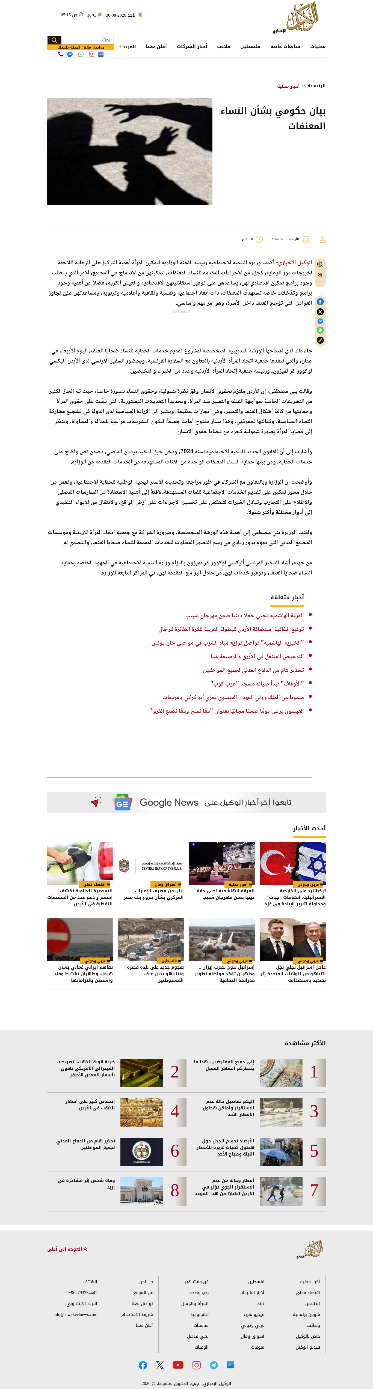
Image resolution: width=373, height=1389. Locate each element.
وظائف (313, 1325)
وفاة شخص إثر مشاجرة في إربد (86, 1183)
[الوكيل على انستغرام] (196, 1365)
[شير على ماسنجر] (320, 321)
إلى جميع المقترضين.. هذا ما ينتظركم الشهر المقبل (224, 1065)
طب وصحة (199, 1292)
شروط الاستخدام (137, 1314)
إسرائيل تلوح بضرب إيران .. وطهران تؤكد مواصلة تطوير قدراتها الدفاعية (225, 974)
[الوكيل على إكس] (160, 1365)
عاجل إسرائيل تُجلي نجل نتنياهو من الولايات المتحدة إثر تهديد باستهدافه (293, 974)
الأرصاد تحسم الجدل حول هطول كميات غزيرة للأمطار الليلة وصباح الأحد (225, 1147)
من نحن (146, 1281)
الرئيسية (316, 86)
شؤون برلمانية (306, 1314)
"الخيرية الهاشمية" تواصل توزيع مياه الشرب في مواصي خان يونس (228, 643)
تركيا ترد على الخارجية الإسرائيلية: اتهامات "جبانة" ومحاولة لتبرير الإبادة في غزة (295, 897)
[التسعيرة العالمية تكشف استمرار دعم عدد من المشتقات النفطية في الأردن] (80, 863)
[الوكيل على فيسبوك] (143, 1365)
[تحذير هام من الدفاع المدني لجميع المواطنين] (141, 1152)
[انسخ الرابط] (320, 340)
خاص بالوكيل (308, 1336)
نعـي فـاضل (198, 1336)
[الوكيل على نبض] (230, 1365)
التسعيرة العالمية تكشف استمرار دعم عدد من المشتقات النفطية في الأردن (80, 897)
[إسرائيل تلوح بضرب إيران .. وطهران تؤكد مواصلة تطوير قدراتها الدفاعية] (222, 939)
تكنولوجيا (200, 1314)
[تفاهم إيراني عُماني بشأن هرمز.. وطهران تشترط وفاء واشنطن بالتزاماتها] (80, 939)
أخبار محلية (288, 86)
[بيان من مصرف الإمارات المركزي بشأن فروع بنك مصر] (151, 863)
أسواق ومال (166, 884)
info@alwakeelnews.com (75, 1314)
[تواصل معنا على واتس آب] (81, 54)
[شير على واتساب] (320, 330)
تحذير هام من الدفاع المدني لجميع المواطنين (253, 670)
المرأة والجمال (195, 1303)
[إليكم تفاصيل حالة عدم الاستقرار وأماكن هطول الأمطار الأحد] (281, 1112)
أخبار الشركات (192, 46)
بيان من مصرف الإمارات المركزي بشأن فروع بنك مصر (154, 895)
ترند (260, 1303)
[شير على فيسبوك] (320, 302)
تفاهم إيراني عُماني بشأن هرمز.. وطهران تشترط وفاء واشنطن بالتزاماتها (83, 974)
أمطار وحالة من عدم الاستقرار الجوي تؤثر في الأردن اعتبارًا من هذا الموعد (224, 1187)
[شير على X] (320, 312)
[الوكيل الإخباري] (297, 18)
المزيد (129, 46)
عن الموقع (143, 1292)
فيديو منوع (254, 1314)
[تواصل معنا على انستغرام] (91, 54)
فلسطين (250, 46)
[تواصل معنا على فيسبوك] (70, 54)
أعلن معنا (156, 46)
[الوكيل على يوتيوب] (178, 1365)
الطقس (312, 1303)
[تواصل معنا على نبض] (100, 54)
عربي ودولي (308, 884)
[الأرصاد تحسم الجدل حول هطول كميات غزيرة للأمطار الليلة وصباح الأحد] (281, 1152)
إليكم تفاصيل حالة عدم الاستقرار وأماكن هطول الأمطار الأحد (228, 1108)
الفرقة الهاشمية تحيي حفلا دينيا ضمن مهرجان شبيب (244, 616)
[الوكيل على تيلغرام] (214, 1365)
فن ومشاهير (197, 1281)
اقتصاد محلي (94, 884)
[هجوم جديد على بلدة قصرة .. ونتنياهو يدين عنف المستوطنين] (151, 939)
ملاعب (223, 46)
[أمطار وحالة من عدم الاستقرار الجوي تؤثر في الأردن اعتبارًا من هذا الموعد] (281, 1191)
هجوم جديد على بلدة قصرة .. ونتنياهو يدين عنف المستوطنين (153, 974)
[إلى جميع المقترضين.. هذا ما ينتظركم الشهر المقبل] (281, 1073)
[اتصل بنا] (60, 54)
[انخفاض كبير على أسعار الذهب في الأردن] (141, 1112)
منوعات (257, 1347)
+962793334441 (83, 1292)
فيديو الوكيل (308, 1347)
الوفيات (202, 1347)
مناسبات (201, 1325)
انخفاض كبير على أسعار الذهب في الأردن (90, 1104)
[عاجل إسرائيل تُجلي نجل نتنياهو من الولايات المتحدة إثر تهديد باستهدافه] (293, 939)
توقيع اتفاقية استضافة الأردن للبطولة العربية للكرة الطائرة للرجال (231, 629)
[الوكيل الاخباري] (310, 1249)
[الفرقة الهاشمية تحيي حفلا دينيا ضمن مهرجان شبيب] (222, 863)
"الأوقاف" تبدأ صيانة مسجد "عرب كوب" (257, 684)
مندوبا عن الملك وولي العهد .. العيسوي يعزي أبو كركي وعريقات (233, 698)
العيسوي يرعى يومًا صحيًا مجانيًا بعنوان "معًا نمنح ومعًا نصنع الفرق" (226, 711)
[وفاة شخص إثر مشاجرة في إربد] (141, 1191)
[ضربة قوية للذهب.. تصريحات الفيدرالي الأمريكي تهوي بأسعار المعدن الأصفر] (141, 1073)
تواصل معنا (142, 1303)
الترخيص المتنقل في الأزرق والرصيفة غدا (257, 657)
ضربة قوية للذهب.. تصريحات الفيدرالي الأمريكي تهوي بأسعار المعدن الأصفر (86, 1068)
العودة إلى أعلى (65, 1249)
